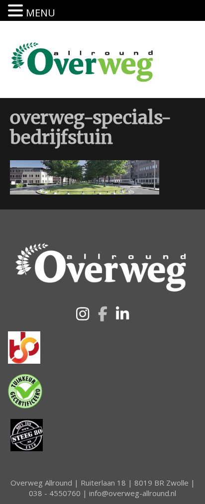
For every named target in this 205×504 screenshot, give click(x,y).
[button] (82, 313)
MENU (40, 12)
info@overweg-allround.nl (132, 493)
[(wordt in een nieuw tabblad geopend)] (24, 347)
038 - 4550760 (55, 493)
